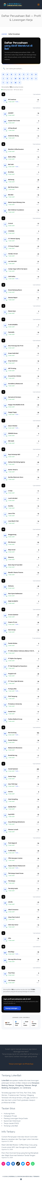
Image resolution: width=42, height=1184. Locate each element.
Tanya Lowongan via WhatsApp (21, 1064)
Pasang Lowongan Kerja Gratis (16, 1118)
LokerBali (4, 34)
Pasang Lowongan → (12, 1008)
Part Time (27, 1093)
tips (6, 1100)
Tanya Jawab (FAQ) (11, 1123)
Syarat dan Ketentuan (12, 1121)
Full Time (19, 1093)
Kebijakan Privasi (10, 1116)
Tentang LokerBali (11, 1126)
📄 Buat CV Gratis (25, 1023)
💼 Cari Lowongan (8, 1023)
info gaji (26, 1098)
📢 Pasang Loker (34, 1023)
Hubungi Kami (9, 1114)
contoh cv (34, 1098)
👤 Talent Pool (17, 1023)
